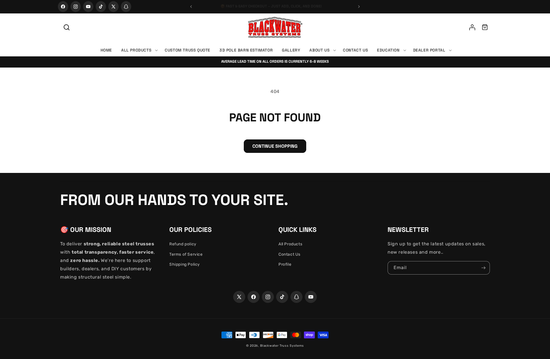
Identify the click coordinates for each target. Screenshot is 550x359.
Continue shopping (275, 146)
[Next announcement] (359, 6)
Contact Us (289, 254)
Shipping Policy (184, 264)
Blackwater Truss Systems (282, 346)
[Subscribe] (483, 268)
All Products (290, 244)
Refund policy (183, 244)
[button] (66, 27)
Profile (284, 264)
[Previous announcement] (191, 6)
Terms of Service (186, 254)
